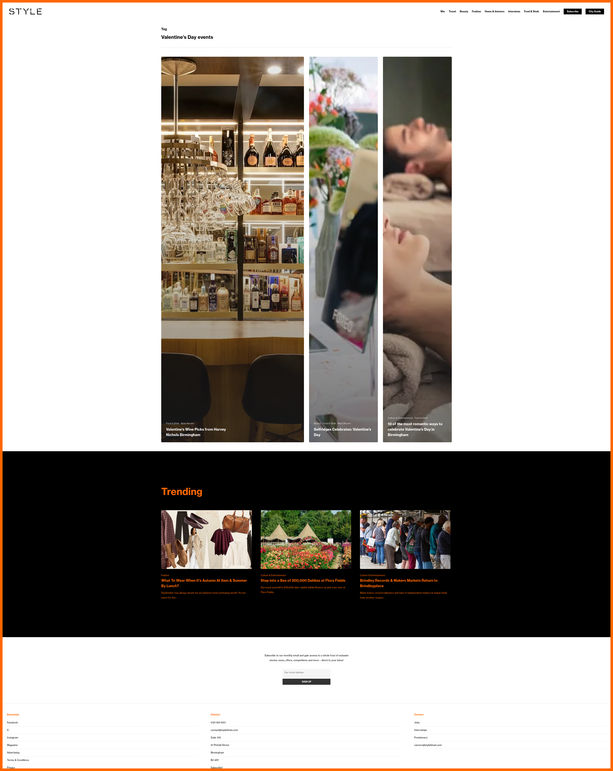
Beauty (317, 423)
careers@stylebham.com (428, 745)
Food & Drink (172, 423)
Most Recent (187, 423)
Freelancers (421, 737)
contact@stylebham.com (224, 730)
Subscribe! (217, 767)
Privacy (11, 767)
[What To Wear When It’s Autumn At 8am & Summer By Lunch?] (206, 555)
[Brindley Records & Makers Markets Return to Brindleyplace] (405, 555)
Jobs (417, 722)
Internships (420, 730)
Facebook (12, 722)
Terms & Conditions (18, 760)
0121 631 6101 (218, 722)
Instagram (12, 737)
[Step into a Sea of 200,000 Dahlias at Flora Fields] (306, 552)
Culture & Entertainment (400, 418)
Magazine (12, 745)
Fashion (165, 575)
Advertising (13, 752)
